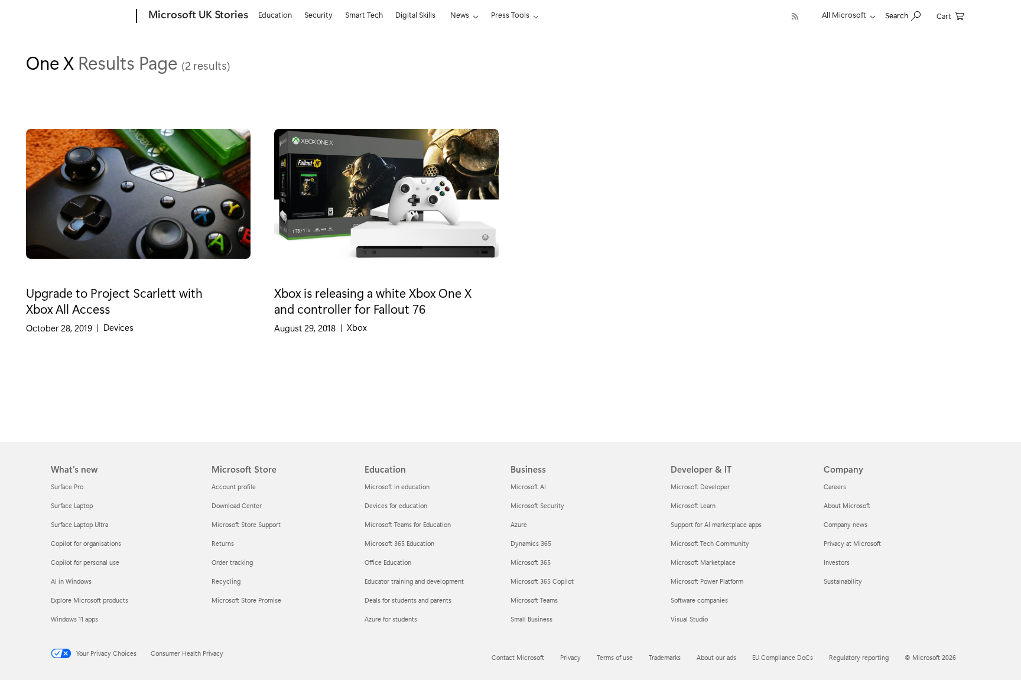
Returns (223, 543)
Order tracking (232, 562)
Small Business (531, 618)
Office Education (388, 562)
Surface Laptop (72, 505)
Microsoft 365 (530, 562)
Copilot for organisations (86, 543)
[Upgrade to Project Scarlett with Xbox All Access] (138, 203)
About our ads (716, 657)
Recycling (226, 581)
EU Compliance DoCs (782, 657)
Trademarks (665, 657)
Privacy (570, 657)
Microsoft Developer (700, 486)
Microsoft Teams (534, 600)
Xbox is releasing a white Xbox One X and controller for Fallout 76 (373, 300)
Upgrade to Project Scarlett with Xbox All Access (114, 300)
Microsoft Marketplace (703, 562)
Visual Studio (689, 618)
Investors (837, 562)
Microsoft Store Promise (246, 600)
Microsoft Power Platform (707, 581)
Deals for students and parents (408, 600)
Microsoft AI (528, 486)
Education (275, 14)
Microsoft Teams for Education (408, 524)
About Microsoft (847, 505)
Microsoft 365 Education (399, 543)
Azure (518, 524)
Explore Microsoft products (89, 600)
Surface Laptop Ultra (79, 524)
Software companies (699, 600)
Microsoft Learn (693, 505)
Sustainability (843, 581)
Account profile (234, 486)
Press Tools (510, 14)
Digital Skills (415, 14)
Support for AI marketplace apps (716, 524)
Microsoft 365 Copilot (542, 581)
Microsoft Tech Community (710, 543)
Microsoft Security (537, 505)
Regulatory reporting (859, 657)
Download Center (237, 505)
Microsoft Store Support (246, 524)
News (459, 14)
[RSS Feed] (795, 16)
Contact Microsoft (518, 657)
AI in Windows (71, 581)
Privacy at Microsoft (852, 543)
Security (318, 14)
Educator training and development (414, 581)
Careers (835, 486)
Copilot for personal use (85, 562)
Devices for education (396, 505)
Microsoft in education (397, 486)
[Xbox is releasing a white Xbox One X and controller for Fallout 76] (386, 203)
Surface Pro (67, 486)
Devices (118, 327)
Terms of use (615, 657)
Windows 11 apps (74, 618)
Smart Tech (364, 14)
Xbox (357, 327)
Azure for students (391, 618)
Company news (845, 524)
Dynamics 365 (530, 543)
